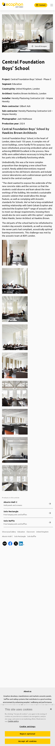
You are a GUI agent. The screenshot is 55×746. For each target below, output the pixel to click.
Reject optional (27, 734)
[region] (27, 725)
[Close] (51, 709)
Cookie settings (27, 726)
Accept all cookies (27, 741)
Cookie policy (13, 721)
